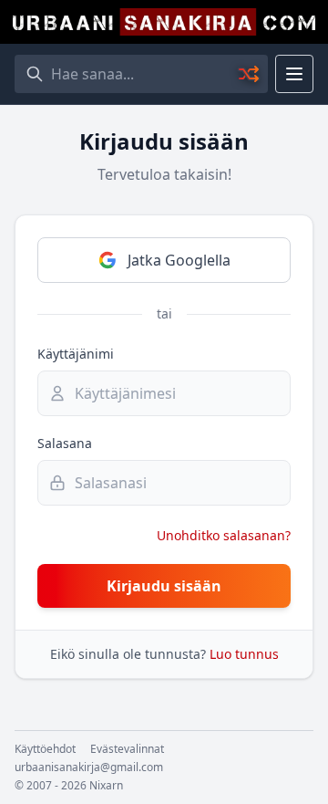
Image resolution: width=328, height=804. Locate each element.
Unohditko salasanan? (224, 535)
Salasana (64, 443)
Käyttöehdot (45, 749)
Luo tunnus (244, 654)
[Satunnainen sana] (249, 74)
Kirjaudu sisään (164, 586)
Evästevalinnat (127, 749)
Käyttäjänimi (75, 353)
